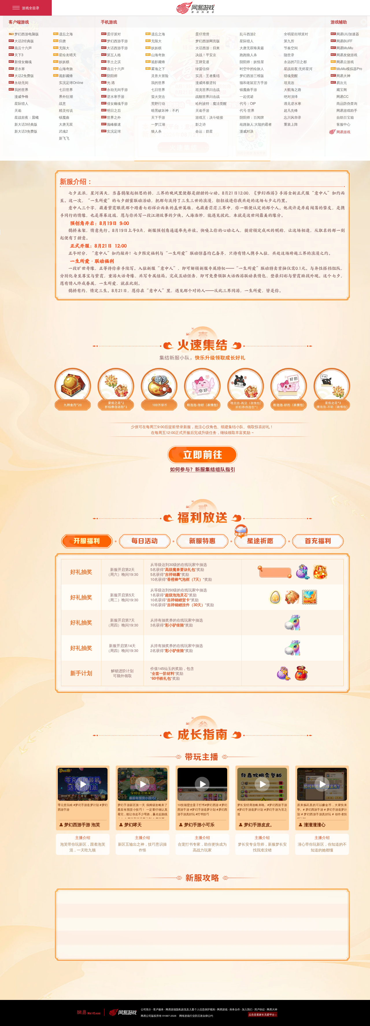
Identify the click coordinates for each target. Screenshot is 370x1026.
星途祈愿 (260, 541)
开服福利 (86, 541)
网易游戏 (343, 131)
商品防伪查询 (346, 103)
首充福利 (318, 541)
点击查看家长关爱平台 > (263, 1014)
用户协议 (259, 1009)
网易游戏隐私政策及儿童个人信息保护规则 (190, 1009)
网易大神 (272, 1009)
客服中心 (343, 124)
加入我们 (247, 1009)
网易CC (342, 96)
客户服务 (158, 1009)
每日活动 (144, 541)
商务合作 (235, 1009)
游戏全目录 (30, 7)
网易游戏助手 (346, 110)
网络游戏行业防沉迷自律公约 (196, 1015)
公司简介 (146, 1009)
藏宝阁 (341, 89)
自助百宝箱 (345, 117)
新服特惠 (202, 541)
